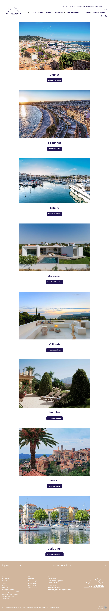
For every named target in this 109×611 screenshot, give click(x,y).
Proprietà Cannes (54, 80)
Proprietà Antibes (54, 214)
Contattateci (32, 588)
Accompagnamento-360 (10, 592)
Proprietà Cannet (54, 149)
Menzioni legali (28, 607)
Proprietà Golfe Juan (54, 554)
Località (4, 585)
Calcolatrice (6, 599)
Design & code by (100, 607)
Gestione (5, 587)
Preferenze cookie (53, 607)
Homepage (5, 579)
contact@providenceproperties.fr (90, 6)
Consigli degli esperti (8, 596)
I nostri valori (32, 583)
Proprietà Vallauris (54, 350)
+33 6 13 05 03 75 (70, 6)
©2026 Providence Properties (11, 607)
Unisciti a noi (32, 585)
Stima (4, 583)
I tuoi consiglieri (33, 581)
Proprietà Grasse (55, 486)
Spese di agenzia (39, 607)
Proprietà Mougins (54, 418)
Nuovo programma (8, 590)
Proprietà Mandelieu (54, 282)
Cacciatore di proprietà (10, 594)
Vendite (4, 581)
